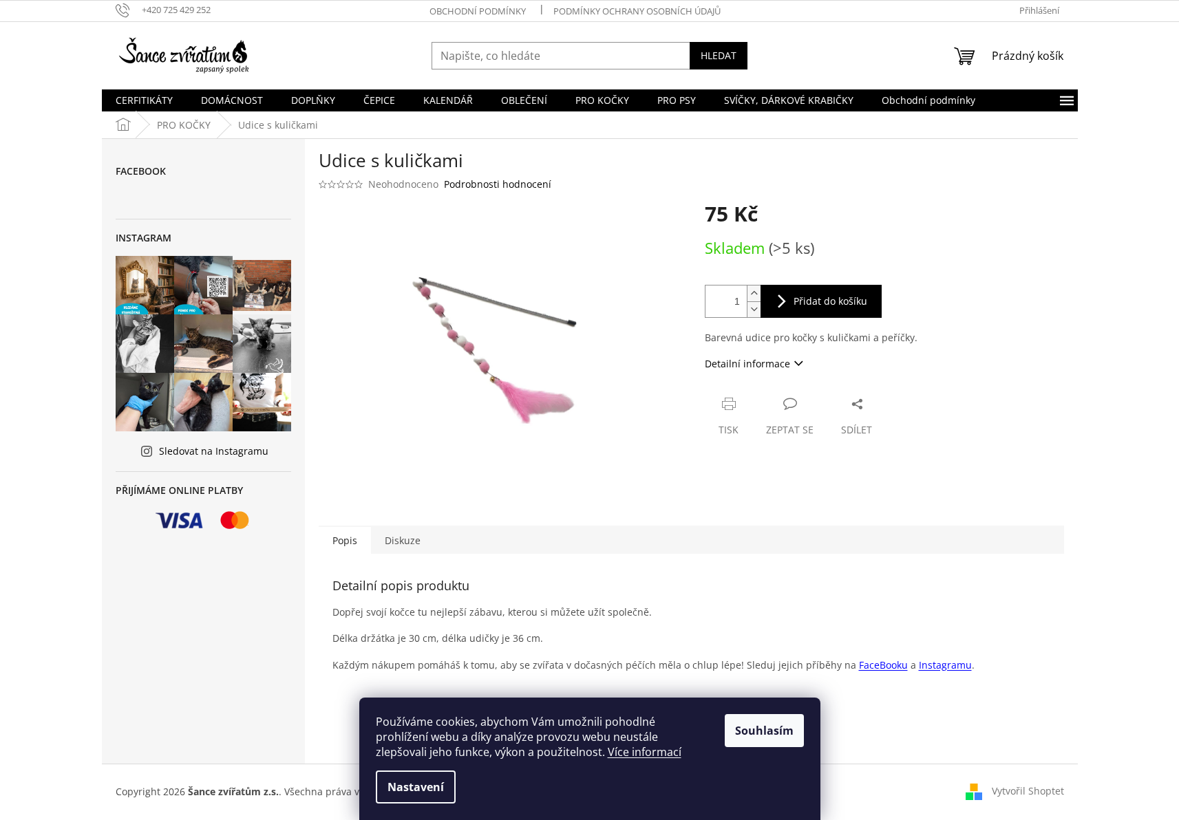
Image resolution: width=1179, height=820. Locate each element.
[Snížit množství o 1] (754, 309)
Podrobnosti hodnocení (497, 184)
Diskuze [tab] (403, 540)
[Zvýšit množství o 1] (754, 293)
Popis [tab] (344, 540)
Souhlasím (764, 730)
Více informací (644, 751)
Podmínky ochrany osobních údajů (637, 11)
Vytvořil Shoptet (1028, 790)
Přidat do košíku (830, 301)
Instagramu (945, 664)
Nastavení (415, 787)
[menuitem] (144, 100)
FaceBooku (883, 664)
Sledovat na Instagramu (213, 450)
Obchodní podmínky (477, 11)
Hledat (718, 55)
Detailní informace (747, 363)
